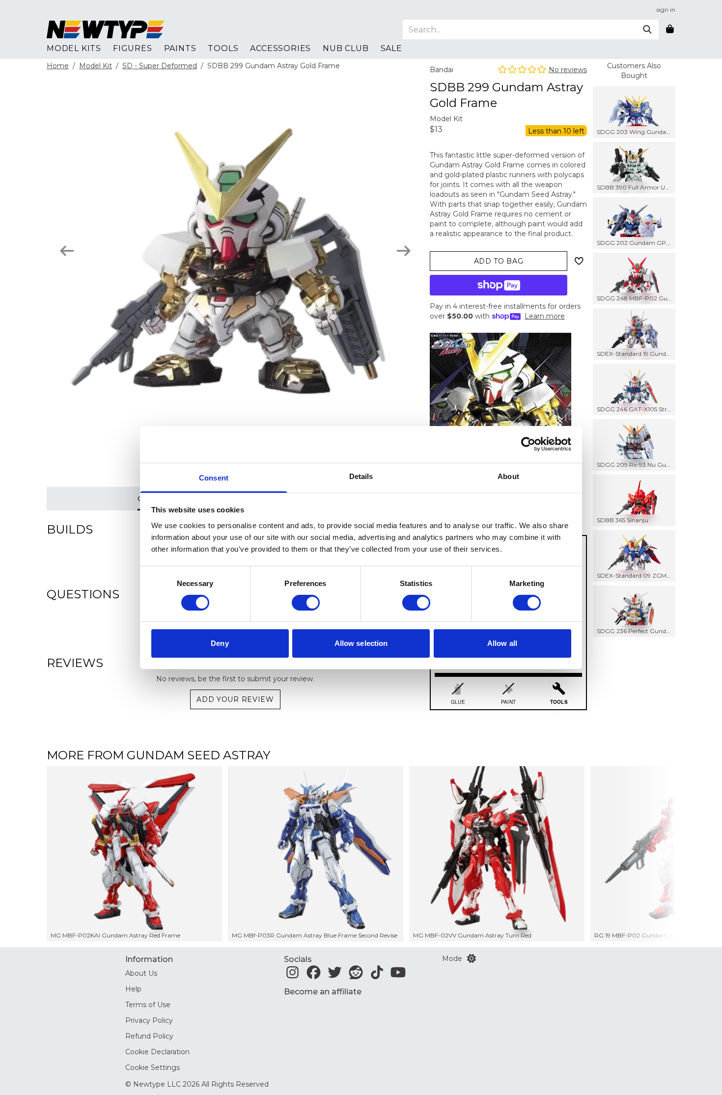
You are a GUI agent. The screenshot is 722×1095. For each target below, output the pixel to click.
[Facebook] (313, 975)
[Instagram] (292, 975)
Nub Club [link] (345, 48)
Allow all (502, 643)
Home (58, 65)
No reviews (568, 69)
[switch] (306, 603)
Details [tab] (361, 476)
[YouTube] (398, 975)
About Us (141, 973)
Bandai (441, 69)
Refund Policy (149, 1036)
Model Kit (95, 65)
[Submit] (647, 29)
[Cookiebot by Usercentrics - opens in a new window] (528, 444)
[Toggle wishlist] (579, 261)
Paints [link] (180, 48)
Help (133, 989)
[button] (646, 853)
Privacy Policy (149, 1020)
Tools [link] (223, 48)
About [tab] (508, 476)
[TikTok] (377, 975)
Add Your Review (235, 699)
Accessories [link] (280, 48)
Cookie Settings (152, 1067)
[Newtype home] (106, 29)
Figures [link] (132, 48)
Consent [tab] (213, 477)
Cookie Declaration (157, 1051)
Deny (219, 643)
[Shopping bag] (670, 29)
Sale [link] (391, 48)
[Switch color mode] (471, 958)
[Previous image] (67, 251)
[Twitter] (334, 975)
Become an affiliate (322, 991)
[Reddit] (355, 975)
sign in (666, 9)
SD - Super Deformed (159, 65)
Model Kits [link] (74, 48)
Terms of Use (147, 1004)
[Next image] (403, 251)
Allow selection (361, 643)
